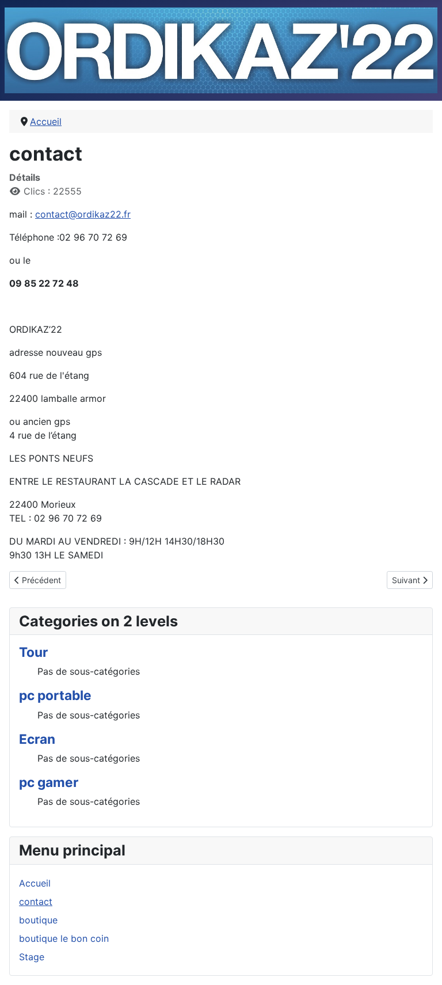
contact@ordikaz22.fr (83, 214)
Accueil (35, 883)
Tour (33, 652)
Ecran (37, 739)
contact (35, 901)
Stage (31, 957)
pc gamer (48, 782)
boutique (38, 920)
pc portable (55, 695)
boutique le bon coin (64, 938)
